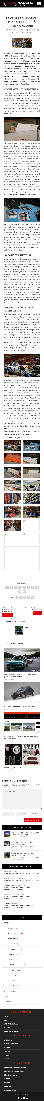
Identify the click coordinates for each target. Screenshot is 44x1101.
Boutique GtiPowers (11, 1031)
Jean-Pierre (8, 886)
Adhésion (7, 1086)
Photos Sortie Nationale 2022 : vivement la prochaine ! (22, 854)
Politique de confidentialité (14, 1071)
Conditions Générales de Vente (15, 1067)
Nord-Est (13, 975)
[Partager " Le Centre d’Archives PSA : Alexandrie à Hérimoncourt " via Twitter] (11, 587)
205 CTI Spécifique (11, 1024)
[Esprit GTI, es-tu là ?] (22, 754)
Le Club (28, 837)
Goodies (7, 1028)
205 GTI (7, 1016)
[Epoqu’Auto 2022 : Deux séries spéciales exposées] (7, 843)
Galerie (7, 1048)
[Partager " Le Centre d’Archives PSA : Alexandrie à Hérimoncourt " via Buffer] (33, 587)
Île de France (14, 970)
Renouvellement (10, 1090)
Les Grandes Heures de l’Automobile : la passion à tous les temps (20, 676)
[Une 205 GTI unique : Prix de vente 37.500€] (22, 692)
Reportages (15, 32)
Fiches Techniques (14, 933)
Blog (37, 30)
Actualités (31, 30)
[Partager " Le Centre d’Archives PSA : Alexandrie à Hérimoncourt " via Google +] (15, 587)
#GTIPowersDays (24, 857)
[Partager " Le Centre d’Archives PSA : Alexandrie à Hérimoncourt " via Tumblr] (20, 587)
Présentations (15, 949)
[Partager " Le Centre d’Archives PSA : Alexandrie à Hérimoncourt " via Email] (20, 591)
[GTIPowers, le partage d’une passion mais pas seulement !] (22, 722)
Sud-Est (12, 981)
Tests (6, 996)
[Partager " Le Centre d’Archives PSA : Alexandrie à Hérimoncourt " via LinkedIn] (28, 587)
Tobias (14, 30)
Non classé (8, 991)
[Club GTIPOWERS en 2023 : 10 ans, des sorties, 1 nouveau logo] (7, 834)
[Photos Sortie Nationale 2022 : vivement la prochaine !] (7, 855)
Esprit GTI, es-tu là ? (12, 768)
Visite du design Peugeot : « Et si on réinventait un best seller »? (18, 888)
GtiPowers (32, 846)
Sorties (25, 859)
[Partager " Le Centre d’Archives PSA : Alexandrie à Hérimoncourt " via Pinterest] (24, 587)
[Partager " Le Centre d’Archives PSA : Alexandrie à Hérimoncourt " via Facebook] (7, 587)
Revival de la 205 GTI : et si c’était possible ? (22, 873)
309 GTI (7, 1020)
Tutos (6, 1002)
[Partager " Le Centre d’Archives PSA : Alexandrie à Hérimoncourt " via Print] (24, 591)
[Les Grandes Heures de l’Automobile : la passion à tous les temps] (22, 660)
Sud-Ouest (14, 986)
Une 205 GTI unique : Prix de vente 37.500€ (21, 707)
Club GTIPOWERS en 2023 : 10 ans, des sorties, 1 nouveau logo (25, 834)
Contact (7, 1079)
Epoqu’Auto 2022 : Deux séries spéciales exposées (22, 843)
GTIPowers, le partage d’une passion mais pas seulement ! (21, 737)
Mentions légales (10, 1075)
